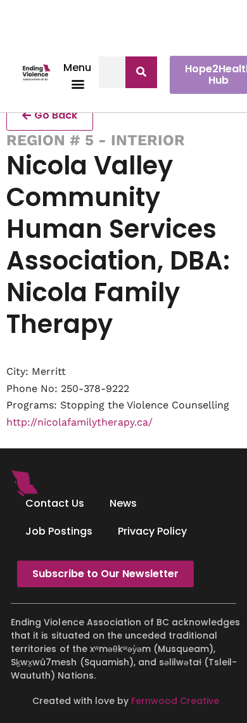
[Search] (141, 72)
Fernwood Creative (175, 700)
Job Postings (58, 531)
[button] (77, 83)
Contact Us (54, 503)
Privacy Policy (152, 531)
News (123, 503)
